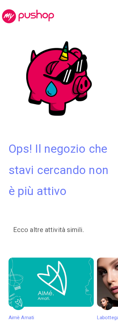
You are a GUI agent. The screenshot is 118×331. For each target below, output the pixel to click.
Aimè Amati (21, 318)
